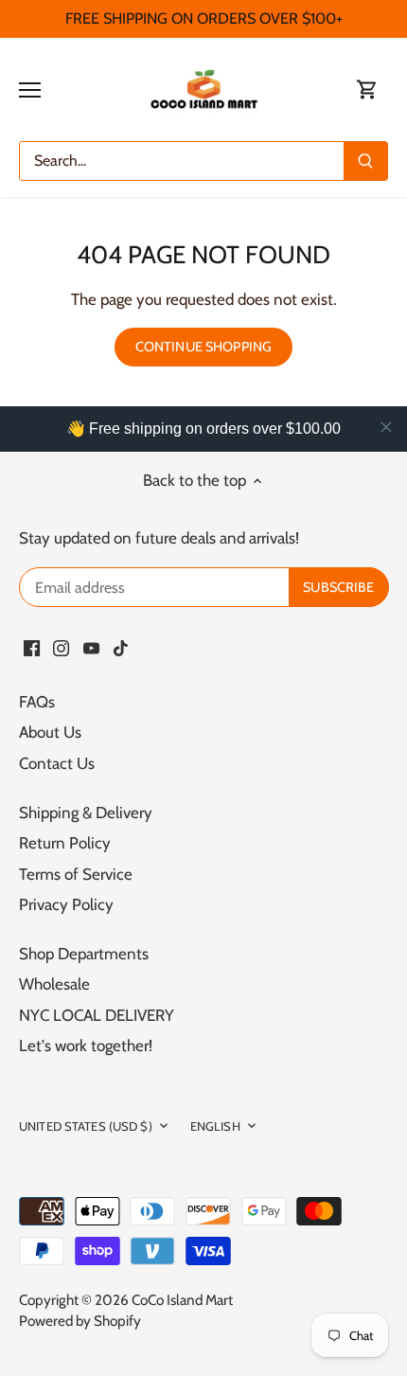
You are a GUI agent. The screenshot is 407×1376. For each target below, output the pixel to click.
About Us (50, 732)
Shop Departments (84, 953)
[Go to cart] (367, 89)
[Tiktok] (121, 647)
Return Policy (65, 842)
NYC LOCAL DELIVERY (96, 1015)
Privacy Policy (66, 904)
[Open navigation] (30, 90)
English (215, 1126)
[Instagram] (61, 647)
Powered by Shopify (80, 1321)
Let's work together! (85, 1045)
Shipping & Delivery (85, 812)
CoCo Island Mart (182, 1300)
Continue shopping (203, 346)
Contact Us (57, 763)
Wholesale (54, 983)
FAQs (37, 701)
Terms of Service (76, 874)
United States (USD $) (85, 1126)
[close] (386, 427)
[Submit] (365, 161)
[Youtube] (91, 647)
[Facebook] (32, 647)
